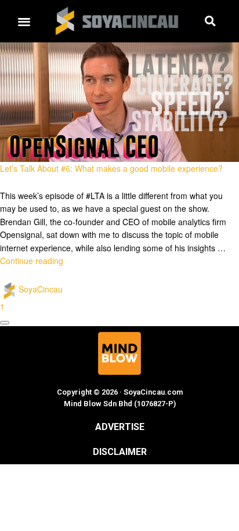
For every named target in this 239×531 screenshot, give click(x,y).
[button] (24, 21)
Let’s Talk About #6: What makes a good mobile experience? (111, 168)
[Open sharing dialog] (4, 322)
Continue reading (31, 260)
